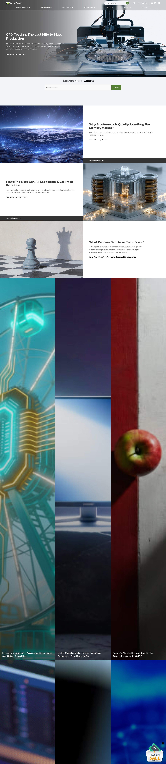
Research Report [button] (22, 7)
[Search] (127, 3)
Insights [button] (108, 7)
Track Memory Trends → (99, 140)
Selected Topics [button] (46, 7)
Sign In (144, 3)
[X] (155, 3)
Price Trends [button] (88, 7)
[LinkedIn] (159, 3)
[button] (68, 7)
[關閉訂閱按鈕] (163, 743)
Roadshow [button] (127, 7)
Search (116, 88)
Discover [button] (145, 7)
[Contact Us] (138, 3)
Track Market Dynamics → (17, 197)
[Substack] (152, 3)
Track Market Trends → (16, 54)
